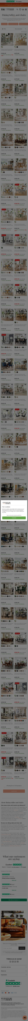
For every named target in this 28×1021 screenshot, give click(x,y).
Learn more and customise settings (14, 515)
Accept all (14, 517)
